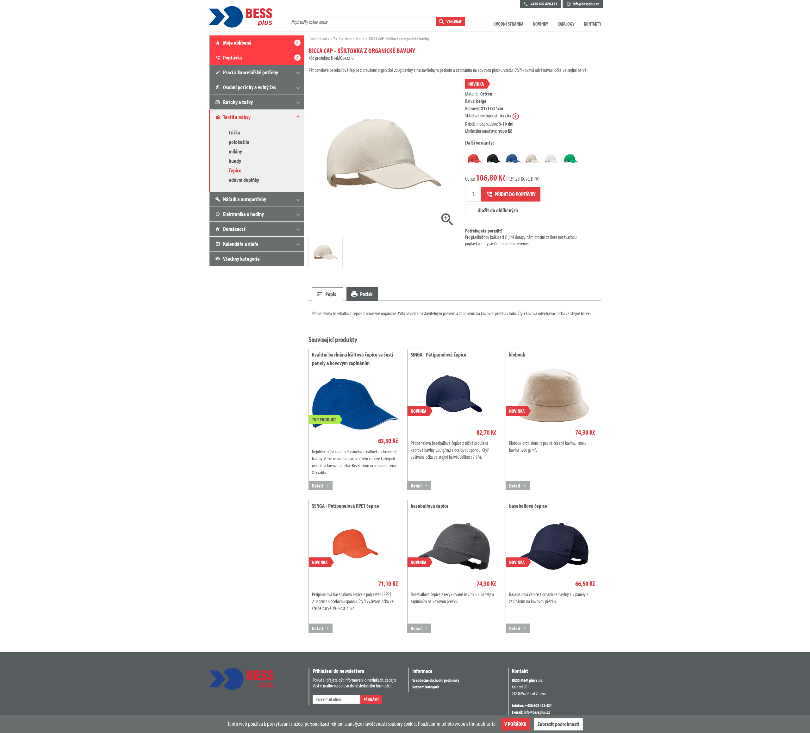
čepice (235, 170)
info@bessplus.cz (537, 712)
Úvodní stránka (508, 24)
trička (234, 132)
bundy (235, 161)
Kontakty (592, 24)
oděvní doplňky (244, 179)
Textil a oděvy (342, 38)
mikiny (235, 151)
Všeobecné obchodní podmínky (435, 680)
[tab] (327, 294)
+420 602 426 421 (538, 705)
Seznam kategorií (425, 687)
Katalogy (566, 24)
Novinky (540, 24)
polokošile (239, 142)
